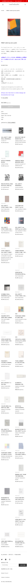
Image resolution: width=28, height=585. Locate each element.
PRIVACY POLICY (4, 573)
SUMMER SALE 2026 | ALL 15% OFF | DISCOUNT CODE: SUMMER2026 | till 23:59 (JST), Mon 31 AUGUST (13, 1)
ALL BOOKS (4, 555)
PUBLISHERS (18, 555)
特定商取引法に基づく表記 (6, 569)
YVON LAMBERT (12, 123)
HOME (2, 10)
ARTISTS (11, 555)
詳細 (2, 81)
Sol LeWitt (5, 98)
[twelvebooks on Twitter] (1, 560)
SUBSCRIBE (23, 565)
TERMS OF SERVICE (5, 577)
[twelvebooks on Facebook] (5, 560)
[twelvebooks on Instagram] (9, 560)
